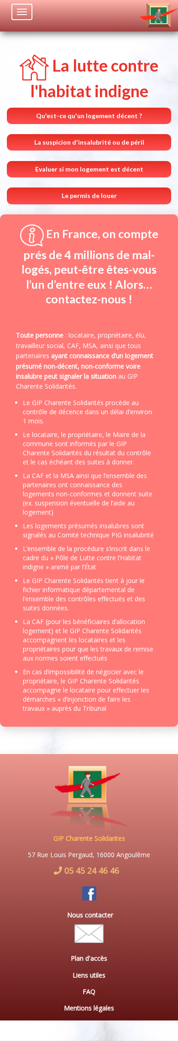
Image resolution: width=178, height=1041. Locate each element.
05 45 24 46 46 (90, 870)
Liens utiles (89, 975)
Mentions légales (89, 1008)
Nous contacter (90, 915)
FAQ (89, 991)
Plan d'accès (89, 958)
